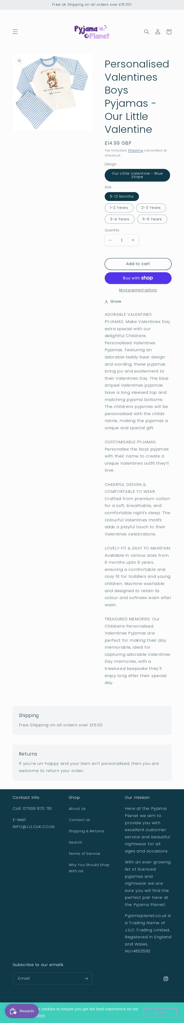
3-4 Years (119, 219)
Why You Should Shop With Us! (89, 867)
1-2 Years (119, 207)
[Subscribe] (86, 978)
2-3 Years (151, 207)
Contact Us (79, 819)
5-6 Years (152, 219)
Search (75, 842)
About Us (77, 808)
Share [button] (115, 301)
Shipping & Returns (86, 831)
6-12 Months (122, 196)
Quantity (112, 230)
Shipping (135, 150)
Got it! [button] (160, 1013)
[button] (15, 31)
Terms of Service (84, 853)
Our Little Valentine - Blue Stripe (137, 175)
